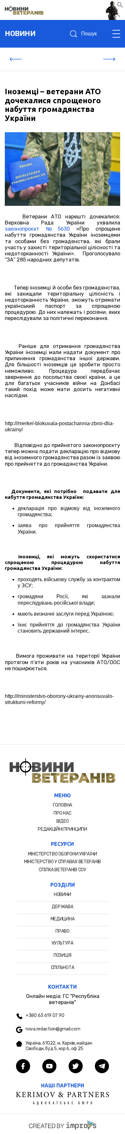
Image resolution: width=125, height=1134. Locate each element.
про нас (62, 813)
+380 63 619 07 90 (45, 1015)
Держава (62, 907)
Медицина (63, 919)
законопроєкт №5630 (37, 229)
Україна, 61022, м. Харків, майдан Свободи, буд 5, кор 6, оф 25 (59, 1046)
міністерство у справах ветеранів (62, 861)
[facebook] (23, 1067)
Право (62, 931)
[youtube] (49, 1067)
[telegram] (102, 1067)
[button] (120, 6)
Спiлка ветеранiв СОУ (62, 870)
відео (62, 821)
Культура (62, 943)
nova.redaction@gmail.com (53, 1029)
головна (62, 805)
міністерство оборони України (62, 854)
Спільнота (62, 967)
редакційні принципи (62, 829)
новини (20, 33)
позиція (62, 955)
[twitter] (76, 1067)
